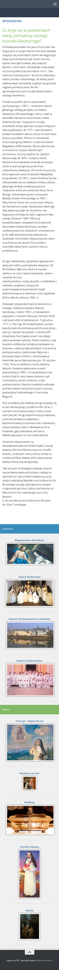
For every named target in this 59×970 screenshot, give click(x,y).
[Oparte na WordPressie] (17, 960)
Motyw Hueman (45, 960)
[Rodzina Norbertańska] (29, 680)
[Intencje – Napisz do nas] (29, 742)
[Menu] (55, 4)
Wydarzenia (12, 21)
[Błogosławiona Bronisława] (29, 554)
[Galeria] (29, 926)
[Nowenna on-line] (29, 783)
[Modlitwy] (29, 820)
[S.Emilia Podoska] (29, 874)
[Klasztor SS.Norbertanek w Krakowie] (29, 635)
